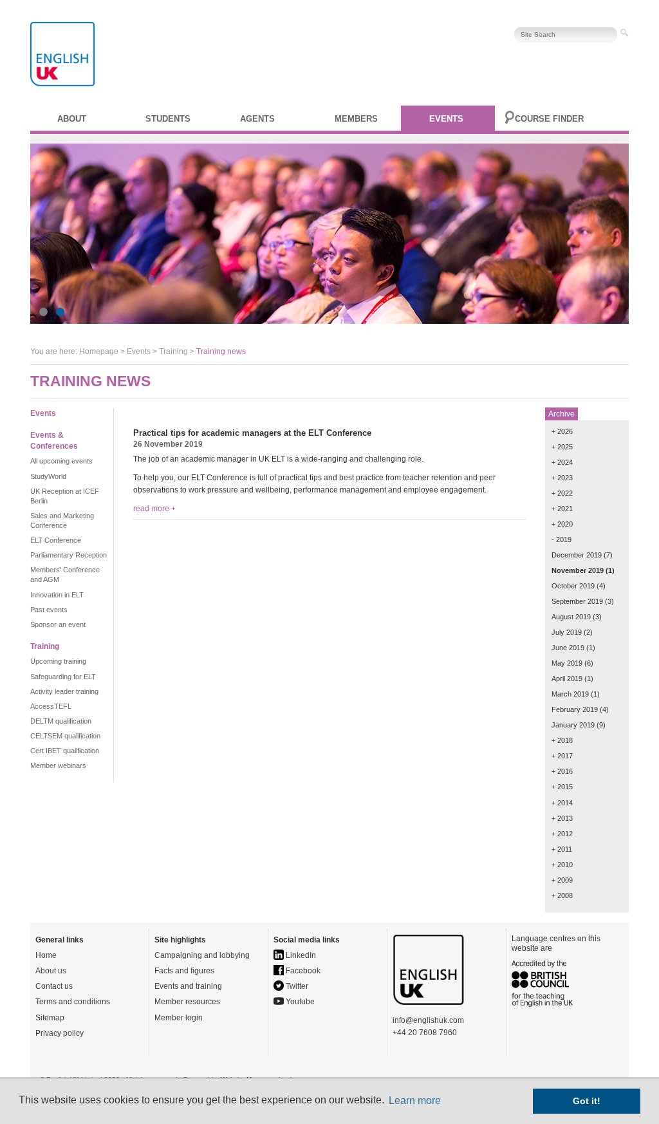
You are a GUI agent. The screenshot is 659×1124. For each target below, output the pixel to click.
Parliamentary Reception (68, 555)
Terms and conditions (72, 1001)
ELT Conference (55, 540)
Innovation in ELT (57, 595)
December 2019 (577, 555)
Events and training (188, 986)
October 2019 (573, 586)
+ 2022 (562, 493)
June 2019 (568, 647)
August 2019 (571, 617)
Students (167, 119)
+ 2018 (562, 740)
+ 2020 (562, 524)
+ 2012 (562, 834)
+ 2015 (562, 787)
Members (356, 119)
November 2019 (578, 570)
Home (46, 955)
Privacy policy (59, 1033)
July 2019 (567, 632)
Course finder (549, 119)
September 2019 (577, 601)
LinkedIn (300, 955)
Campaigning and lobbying (202, 955)
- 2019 (561, 539)
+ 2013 (562, 818)
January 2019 (573, 725)
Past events (49, 610)
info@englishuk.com (428, 1020)
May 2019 (567, 663)
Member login (178, 1017)
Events (446, 119)
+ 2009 (562, 880)
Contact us (54, 986)
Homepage (98, 351)
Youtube (299, 1001)
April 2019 (567, 678)
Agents (257, 119)
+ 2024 (562, 462)
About (71, 119)
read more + (154, 508)
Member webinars (58, 765)
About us (50, 970)
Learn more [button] (415, 1100)
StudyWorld (48, 476)
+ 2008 (562, 895)
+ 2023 (562, 478)
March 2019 (570, 694)
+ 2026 (562, 431)
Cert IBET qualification (64, 750)
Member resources (187, 1001)
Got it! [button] (586, 1101)
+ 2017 (562, 756)
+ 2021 (562, 508)
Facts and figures (184, 970)
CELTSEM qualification (65, 736)
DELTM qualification (60, 721)
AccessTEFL (50, 706)
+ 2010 (562, 864)
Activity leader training (64, 691)
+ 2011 (562, 849)
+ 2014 (562, 803)
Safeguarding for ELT (63, 676)
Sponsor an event (58, 624)
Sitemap (49, 1017)
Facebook (302, 970)
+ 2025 (562, 447)
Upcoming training (58, 661)
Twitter (296, 986)
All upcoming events (61, 461)
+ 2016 (562, 771)
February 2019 (575, 709)
